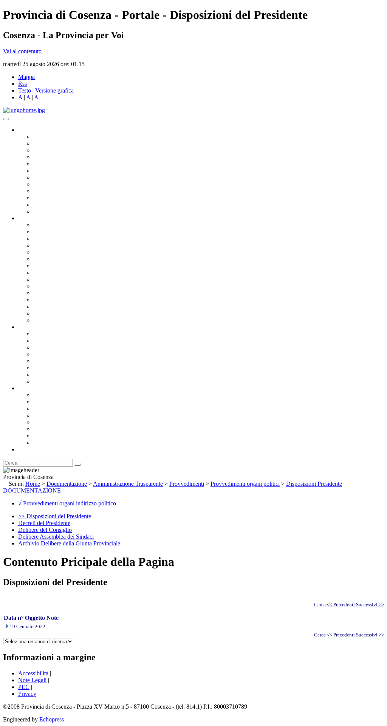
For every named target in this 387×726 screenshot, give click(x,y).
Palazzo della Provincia (61, 402)
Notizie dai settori (54, 204)
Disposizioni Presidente (314, 483)
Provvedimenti (186, 483)
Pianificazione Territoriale (63, 286)
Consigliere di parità (57, 177)
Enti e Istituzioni (52, 442)
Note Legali (32, 680)
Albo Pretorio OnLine (59, 334)
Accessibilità (33, 673)
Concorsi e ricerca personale (67, 347)
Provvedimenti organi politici (245, 483)
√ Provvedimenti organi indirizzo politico (67, 503)
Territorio (44, 422)
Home (32, 483)
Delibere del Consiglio (45, 530)
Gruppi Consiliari (54, 170)
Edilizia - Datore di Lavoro (65, 300)
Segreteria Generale (56, 313)
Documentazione (37, 327)
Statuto (41, 374)
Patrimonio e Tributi (57, 266)
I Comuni (44, 429)
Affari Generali (51, 232)
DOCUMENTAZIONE (32, 490)
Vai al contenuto (22, 51)
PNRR (41, 272)
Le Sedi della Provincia (61, 408)
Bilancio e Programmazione (66, 238)
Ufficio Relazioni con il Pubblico (72, 191)
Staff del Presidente (56, 320)
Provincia (29, 388)
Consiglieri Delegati (57, 150)
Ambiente (45, 293)
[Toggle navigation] (6, 119)
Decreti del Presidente (44, 523)
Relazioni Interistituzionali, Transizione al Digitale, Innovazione (109, 259)
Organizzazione (37, 218)
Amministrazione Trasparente (68, 361)
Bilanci (41, 354)
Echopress (51, 719)
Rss (22, 83)
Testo (24, 90)
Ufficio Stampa (51, 198)
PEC (23, 687)
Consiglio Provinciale (59, 143)
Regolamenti (48, 381)
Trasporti (43, 279)
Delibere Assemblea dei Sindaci (56, 536)
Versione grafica (54, 90)
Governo (28, 130)
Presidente (45, 136)
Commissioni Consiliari (61, 164)
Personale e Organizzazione (66, 245)
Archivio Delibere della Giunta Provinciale (69, 543)
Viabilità (43, 306)
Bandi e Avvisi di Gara (60, 340)
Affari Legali (48, 252)
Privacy (27, 693)
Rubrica (27, 449)
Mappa (26, 77)
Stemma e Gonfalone (58, 395)
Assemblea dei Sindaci (60, 157)
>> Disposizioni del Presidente (54, 516)
